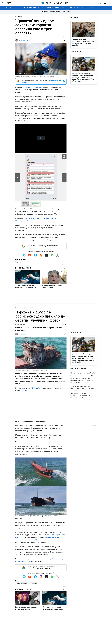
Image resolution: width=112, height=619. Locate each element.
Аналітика (31, 8)
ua (3, 3)
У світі (31, 307)
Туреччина (34, 583)
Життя (57, 8)
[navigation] (64, 156)
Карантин (19, 262)
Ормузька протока (55, 11)
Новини (22, 8)
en (7, 3)
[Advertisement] (40, 406)
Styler (77, 8)
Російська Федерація (22, 583)
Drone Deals (45, 11)
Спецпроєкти (87, 8)
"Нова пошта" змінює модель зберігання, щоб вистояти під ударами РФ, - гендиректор (83, 388)
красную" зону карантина (32, 87)
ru (10, 3)
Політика (42, 8)
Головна (17, 307)
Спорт (64, 8)
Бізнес (50, 8)
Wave (71, 8)
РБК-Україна (35, 388)
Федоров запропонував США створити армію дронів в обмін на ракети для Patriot (81, 380)
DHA (25, 391)
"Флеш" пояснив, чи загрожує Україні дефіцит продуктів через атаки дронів (83, 42)
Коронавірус (18, 16)
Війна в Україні (67, 11)
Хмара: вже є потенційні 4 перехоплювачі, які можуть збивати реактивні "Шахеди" (82, 395)
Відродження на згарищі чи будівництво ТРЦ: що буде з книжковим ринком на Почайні (83, 79)
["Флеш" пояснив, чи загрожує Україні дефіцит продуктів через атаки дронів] (83, 29)
